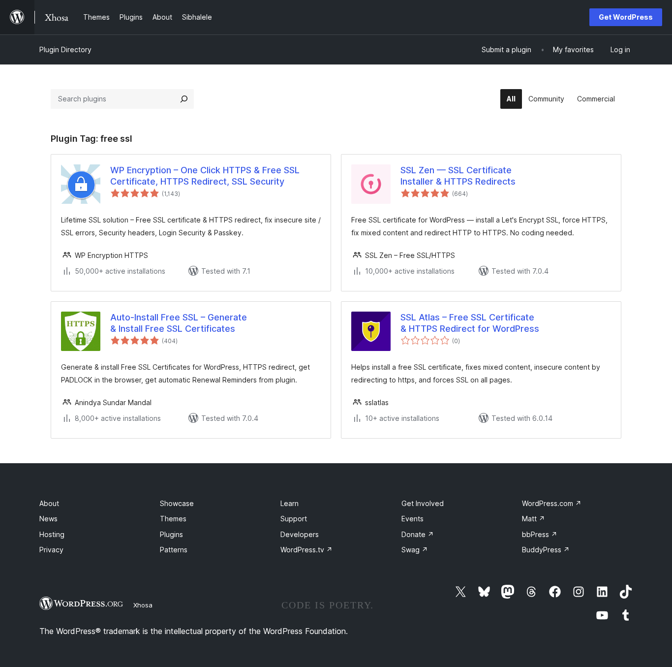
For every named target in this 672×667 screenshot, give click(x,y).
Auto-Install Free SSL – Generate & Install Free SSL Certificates (178, 323)
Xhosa (143, 605)
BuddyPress (546, 549)
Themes (173, 518)
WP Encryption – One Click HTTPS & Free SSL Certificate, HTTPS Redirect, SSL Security (205, 176)
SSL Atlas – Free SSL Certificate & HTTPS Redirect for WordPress (469, 323)
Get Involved (422, 503)
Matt (533, 518)
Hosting (51, 534)
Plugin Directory (65, 49)
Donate (417, 534)
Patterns (173, 549)
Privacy (51, 549)
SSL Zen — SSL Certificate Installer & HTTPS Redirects (458, 176)
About (49, 503)
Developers (299, 534)
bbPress (539, 534)
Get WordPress (626, 17)
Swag (414, 549)
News (48, 518)
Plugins (171, 534)
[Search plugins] (184, 99)
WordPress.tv (306, 549)
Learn (289, 503)
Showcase (177, 503)
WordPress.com (551, 503)
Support (293, 518)
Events (412, 518)
